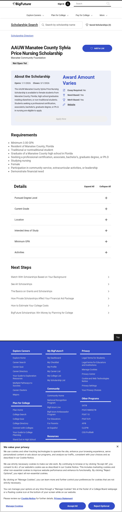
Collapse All (105, 186)
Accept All (72, 506)
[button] (103, 12)
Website (71, 104)
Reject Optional (101, 506)
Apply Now (61, 119)
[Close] (117, 446)
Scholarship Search (24, 25)
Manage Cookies (14, 506)
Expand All (89, 186)
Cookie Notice (28, 498)
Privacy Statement (63, 498)
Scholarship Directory (22, 35)
